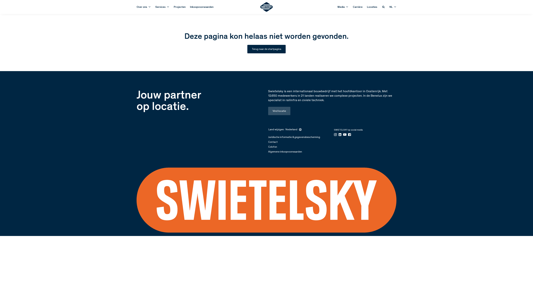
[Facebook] (349, 134)
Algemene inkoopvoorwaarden (285, 151)
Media (341, 6)
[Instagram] (335, 134)
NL (391, 6)
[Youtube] (344, 134)
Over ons (142, 6)
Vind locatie (279, 110)
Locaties (372, 6)
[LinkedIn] (340, 134)
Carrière (358, 6)
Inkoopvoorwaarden (201, 6)
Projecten (180, 6)
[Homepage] (266, 7)
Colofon (272, 146)
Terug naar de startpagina (266, 49)
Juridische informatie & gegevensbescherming (294, 137)
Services (160, 6)
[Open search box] (383, 7)
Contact (273, 141)
